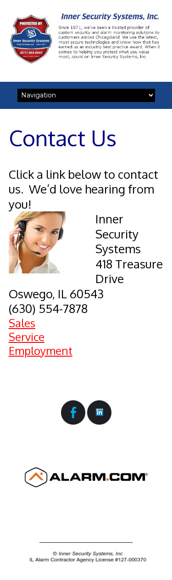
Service (26, 337)
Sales (22, 323)
